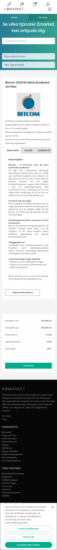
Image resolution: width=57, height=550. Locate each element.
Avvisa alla (28, 537)
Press (4, 419)
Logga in (48, 4)
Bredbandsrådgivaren (12, 454)
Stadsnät (6, 489)
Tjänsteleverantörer (11, 492)
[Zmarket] (14, 9)
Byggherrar (7, 476)
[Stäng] (53, 507)
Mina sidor (6, 432)
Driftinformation (9, 438)
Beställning (7, 448)
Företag (42, 17)
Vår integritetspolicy (11, 460)
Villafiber (6, 495)
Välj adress (28, 365)
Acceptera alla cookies (28, 545)
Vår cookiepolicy (9, 457)
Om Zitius (6, 416)
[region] (28, 526)
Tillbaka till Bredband (22, 292)
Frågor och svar (9, 435)
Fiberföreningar (9, 483)
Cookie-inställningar (28, 529)
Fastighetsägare (10, 480)
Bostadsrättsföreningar (13, 473)
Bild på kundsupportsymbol (9, 4)
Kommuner (7, 486)
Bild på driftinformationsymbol (22, 4)
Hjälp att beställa (10, 451)
